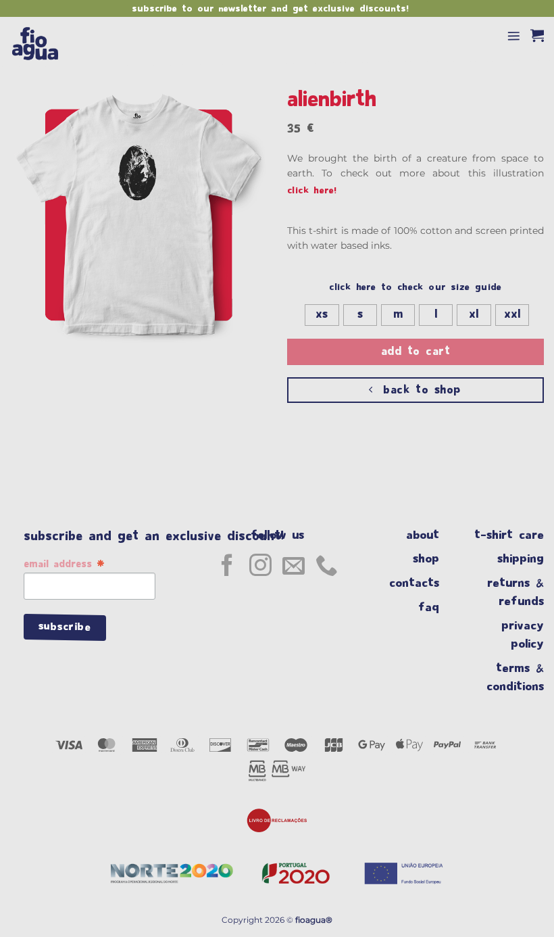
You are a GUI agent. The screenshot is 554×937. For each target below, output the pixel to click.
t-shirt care (509, 535)
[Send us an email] (293, 566)
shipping (520, 558)
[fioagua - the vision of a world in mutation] (45, 43)
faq (434, 607)
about (425, 535)
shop (432, 558)
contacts (420, 583)
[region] (277, 908)
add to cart (415, 351)
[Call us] (327, 566)
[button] (514, 35)
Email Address (64, 565)
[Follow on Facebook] (227, 566)
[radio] (321, 315)
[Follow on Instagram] (260, 566)
